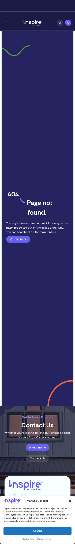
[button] (70, 501)
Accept (37, 531)
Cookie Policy (29, 539)
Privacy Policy (44, 539)
